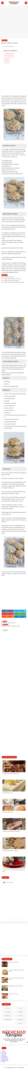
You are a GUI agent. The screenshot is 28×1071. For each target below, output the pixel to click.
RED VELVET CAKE (13, 993)
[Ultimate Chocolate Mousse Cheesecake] (14, 824)
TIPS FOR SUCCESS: (9, 55)
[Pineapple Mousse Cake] (14, 785)
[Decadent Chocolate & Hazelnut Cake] (14, 766)
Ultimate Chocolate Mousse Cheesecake (12, 278)
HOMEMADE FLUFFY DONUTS (16, 986)
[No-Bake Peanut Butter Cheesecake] (14, 843)
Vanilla (20, 1023)
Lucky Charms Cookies (10, 57)
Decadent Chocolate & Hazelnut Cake (10, 773)
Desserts (4, 40)
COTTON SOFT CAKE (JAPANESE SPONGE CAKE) (14, 282)
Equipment (7, 58)
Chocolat (20, 1015)
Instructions (7, 62)
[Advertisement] (14, 1057)
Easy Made (7, 1011)
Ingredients (7, 60)
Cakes (20, 1008)
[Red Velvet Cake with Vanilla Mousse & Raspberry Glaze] (14, 862)
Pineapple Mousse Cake (7, 792)
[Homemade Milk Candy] (14, 805)
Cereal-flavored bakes (9, 53)
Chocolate (20, 1011)
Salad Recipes (20, 1019)
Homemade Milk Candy (8, 277)
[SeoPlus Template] (5, 1068)
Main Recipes (8, 1015)
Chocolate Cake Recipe (14, 962)
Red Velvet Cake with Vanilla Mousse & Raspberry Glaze (13, 870)
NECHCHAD (21, 1067)
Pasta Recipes (7, 1019)
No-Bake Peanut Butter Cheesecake (11, 280)
